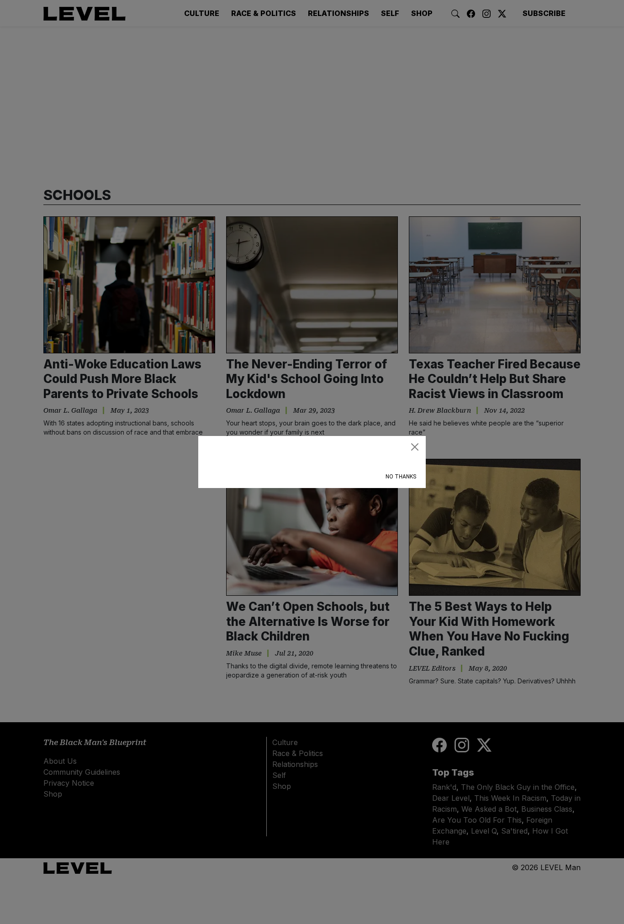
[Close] (414, 447)
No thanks (401, 476)
